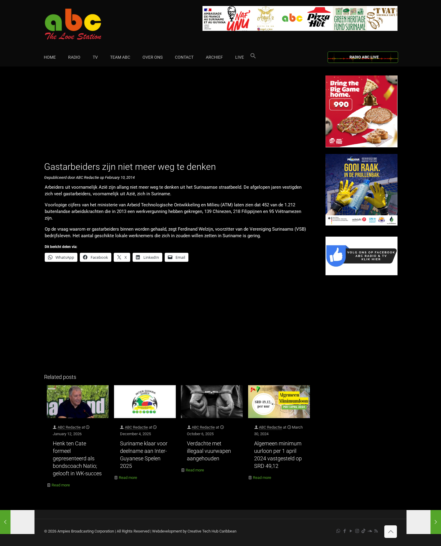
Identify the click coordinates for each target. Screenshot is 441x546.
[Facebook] (362, 274)
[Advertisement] (178, 117)
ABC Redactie (69, 427)
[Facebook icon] (344, 531)
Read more (61, 485)
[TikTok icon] (363, 531)
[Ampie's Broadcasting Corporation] (84, 24)
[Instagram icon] (357, 531)
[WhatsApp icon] (338, 531)
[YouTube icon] (351, 531)
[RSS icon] (376, 531)
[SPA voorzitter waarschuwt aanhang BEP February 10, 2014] (17, 522)
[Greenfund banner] (362, 224)
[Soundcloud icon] (370, 531)
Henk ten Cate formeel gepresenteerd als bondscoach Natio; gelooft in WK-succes (77, 458)
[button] (253, 57)
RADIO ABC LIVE (364, 57)
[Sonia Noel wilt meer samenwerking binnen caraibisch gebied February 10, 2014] (423, 522)
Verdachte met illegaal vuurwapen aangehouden (209, 451)
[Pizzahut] (362, 146)
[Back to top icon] (390, 531)
